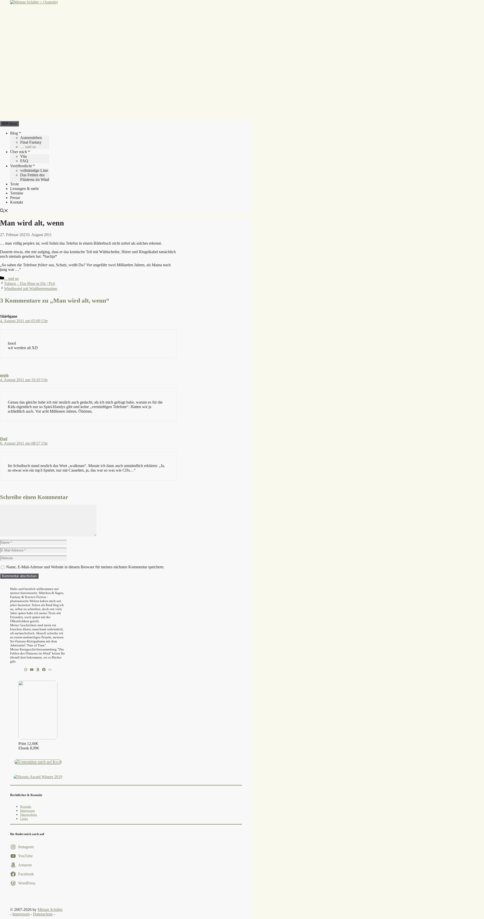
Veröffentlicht (21, 166)
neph (4, 375)
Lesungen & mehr (24, 188)
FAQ (24, 161)
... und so (11, 278)
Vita (23, 156)
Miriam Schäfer (50, 909)
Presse (15, 197)
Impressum (27, 810)
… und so (28, 147)
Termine (16, 193)
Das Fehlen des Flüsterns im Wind (34, 177)
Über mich (18, 152)
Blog (14, 133)
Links (24, 818)
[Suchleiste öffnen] (4, 211)
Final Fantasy (31, 142)
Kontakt (16, 202)
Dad (3, 439)
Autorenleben (31, 138)
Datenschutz (28, 814)
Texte (14, 184)
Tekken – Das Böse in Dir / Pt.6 (29, 283)
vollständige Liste (34, 170)
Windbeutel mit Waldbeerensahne (30, 288)
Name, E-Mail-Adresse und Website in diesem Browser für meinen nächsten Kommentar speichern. (85, 567)
